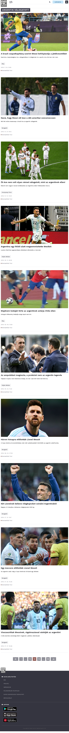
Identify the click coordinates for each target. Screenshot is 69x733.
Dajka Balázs (6, 256)
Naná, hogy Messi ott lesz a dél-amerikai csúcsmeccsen (28, 118)
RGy (3, 63)
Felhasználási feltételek (11, 690)
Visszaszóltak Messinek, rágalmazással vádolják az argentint (31, 632)
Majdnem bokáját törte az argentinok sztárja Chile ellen (28, 311)
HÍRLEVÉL (6, 683)
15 (39, 659)
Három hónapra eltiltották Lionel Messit (20, 439)
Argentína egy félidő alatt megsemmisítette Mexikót (26, 246)
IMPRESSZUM (7, 687)
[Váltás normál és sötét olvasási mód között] (50, 2)
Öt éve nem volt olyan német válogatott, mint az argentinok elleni (33, 182)
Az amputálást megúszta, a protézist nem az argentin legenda (31, 375)
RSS (5, 680)
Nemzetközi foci (7, 70)
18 (48, 659)
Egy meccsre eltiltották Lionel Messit (19, 568)
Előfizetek (58, 2)
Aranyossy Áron (7, 192)
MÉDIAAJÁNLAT (8, 698)
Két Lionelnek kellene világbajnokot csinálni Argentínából (29, 504)
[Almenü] (11, 2)
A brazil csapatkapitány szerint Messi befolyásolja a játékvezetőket (34, 54)
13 (30, 659)
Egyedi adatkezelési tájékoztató (14, 694)
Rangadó (4, 128)
